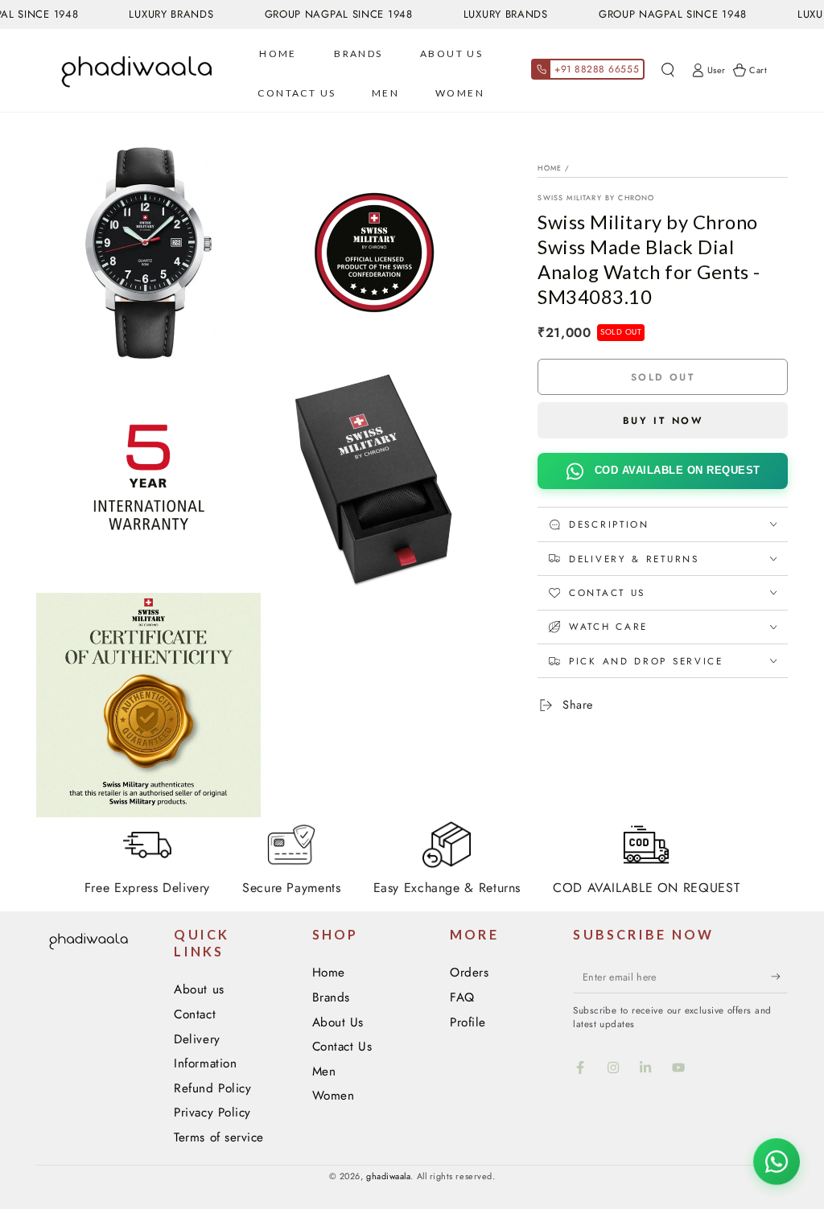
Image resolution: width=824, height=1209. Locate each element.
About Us (338, 1022)
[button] (667, 71)
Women (333, 1095)
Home (550, 167)
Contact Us (342, 1046)
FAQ (462, 997)
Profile (468, 1022)
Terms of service (219, 1137)
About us (199, 989)
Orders (469, 972)
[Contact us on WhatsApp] (776, 1161)
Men (324, 1071)
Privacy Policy (212, 1112)
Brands (331, 997)
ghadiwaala (388, 1176)
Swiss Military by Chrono (596, 197)
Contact (195, 1014)
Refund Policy (212, 1088)
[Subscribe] (779, 976)
